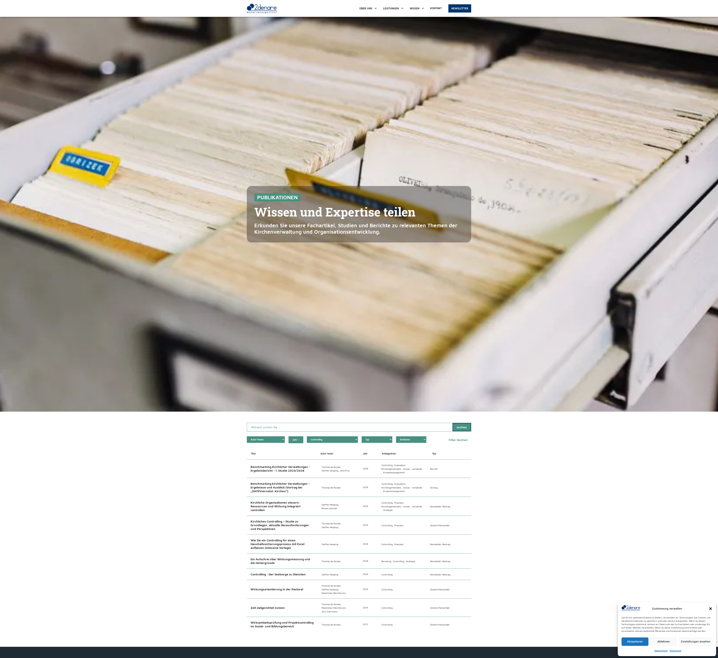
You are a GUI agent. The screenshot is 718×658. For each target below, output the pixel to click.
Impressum (675, 650)
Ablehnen (663, 641)
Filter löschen (458, 440)
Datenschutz (661, 650)
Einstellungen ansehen (695, 641)
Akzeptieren (635, 641)
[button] (710, 609)
